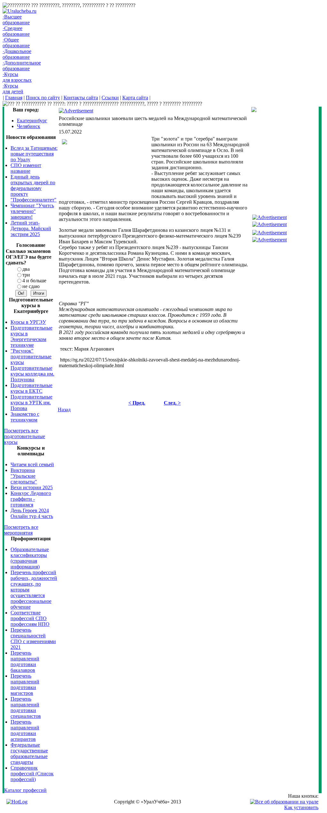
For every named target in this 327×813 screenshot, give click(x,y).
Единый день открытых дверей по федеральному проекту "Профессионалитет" (34, 188)
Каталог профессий (25, 790)
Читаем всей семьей (32, 464)
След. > (172, 403)
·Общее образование (16, 42)
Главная (13, 97)
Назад (64, 409)
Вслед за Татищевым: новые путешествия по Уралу (34, 153)
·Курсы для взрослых (17, 77)
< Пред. (136, 403)
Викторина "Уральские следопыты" (24, 475)
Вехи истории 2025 (32, 487)
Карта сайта (135, 97)
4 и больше (34, 280)
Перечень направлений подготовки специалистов (26, 707)
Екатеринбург (32, 120)
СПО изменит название (26, 168)
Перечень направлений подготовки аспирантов (25, 730)
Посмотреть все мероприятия (21, 530)
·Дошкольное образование (17, 54)
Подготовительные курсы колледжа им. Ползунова (32, 373)
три (26, 274)
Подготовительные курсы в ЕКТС (31, 388)
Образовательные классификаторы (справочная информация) (30, 558)
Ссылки (110, 97)
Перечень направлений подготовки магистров (25, 684)
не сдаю (31, 286)
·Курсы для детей (13, 88)
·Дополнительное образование (22, 65)
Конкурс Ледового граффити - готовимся (31, 498)
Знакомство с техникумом (25, 416)
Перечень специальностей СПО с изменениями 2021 (33, 638)
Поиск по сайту (43, 97)
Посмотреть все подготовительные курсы (24, 436)
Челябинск (28, 126)
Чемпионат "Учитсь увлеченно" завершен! (32, 211)
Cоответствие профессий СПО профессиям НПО (30, 618)
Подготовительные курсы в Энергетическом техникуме (31, 336)
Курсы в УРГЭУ (28, 322)
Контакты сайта (81, 97)
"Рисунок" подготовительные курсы (31, 356)
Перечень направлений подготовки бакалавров (25, 661)
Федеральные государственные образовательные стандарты (29, 753)
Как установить (301, 807)
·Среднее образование (16, 31)
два (26, 269)
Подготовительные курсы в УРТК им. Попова (31, 402)
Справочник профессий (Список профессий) (32, 773)
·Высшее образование (16, 19)
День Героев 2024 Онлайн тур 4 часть (32, 513)
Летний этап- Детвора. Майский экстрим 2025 (31, 228)
